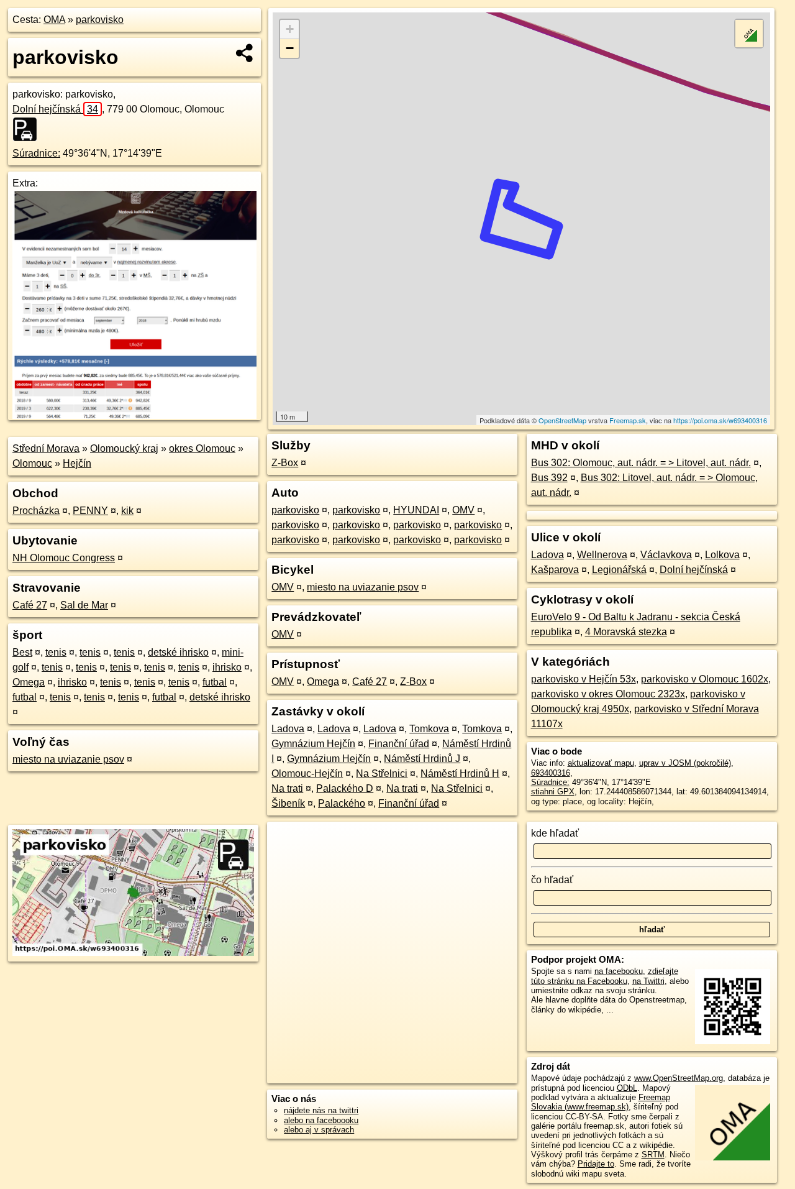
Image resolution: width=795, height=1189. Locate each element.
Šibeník (288, 803)
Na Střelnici (381, 773)
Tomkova (429, 728)
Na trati (287, 788)
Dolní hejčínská (55, 109)
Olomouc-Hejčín (307, 773)
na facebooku (618, 971)
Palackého (341, 803)
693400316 (550, 773)
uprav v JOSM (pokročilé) (685, 763)
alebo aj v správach (319, 1129)
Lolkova (722, 554)
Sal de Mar (84, 605)
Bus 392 (549, 477)
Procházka (36, 510)
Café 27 (29, 605)
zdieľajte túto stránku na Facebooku (604, 975)
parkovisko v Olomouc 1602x (704, 679)
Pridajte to (596, 1163)
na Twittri (648, 981)
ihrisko (227, 667)
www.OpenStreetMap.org (678, 1078)
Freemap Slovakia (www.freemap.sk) (600, 1102)
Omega (28, 682)
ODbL (627, 1088)
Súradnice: (36, 153)
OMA (54, 19)
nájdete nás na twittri (321, 1110)
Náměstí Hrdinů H (459, 773)
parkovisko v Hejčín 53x (583, 679)
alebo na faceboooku (321, 1120)
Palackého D (344, 788)
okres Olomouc (202, 448)
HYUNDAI (416, 510)
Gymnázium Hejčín (313, 743)
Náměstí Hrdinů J (422, 758)
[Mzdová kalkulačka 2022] (134, 415)
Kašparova (555, 569)
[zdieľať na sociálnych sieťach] (245, 53)
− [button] (290, 48)
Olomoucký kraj (124, 448)
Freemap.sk (627, 420)
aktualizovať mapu (601, 763)
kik (127, 510)
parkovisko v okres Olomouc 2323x (608, 694)
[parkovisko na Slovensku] (28, 129)
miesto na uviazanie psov (68, 759)
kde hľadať (555, 833)
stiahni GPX (553, 791)
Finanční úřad (398, 743)
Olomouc (32, 463)
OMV (463, 510)
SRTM (653, 1154)
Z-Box (284, 462)
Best (22, 652)
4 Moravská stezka (626, 632)
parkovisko (100, 19)
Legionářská (619, 569)
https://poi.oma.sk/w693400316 (720, 420)
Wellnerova (602, 554)
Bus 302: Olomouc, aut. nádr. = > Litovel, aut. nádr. (641, 462)
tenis (55, 652)
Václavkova (666, 554)
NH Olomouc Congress (63, 558)
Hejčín (77, 463)
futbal (214, 682)
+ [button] (290, 29)
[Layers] (749, 33)
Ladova (287, 728)
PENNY (90, 510)
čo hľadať (552, 880)
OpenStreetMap (562, 420)
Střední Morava (46, 448)
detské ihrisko (178, 652)
